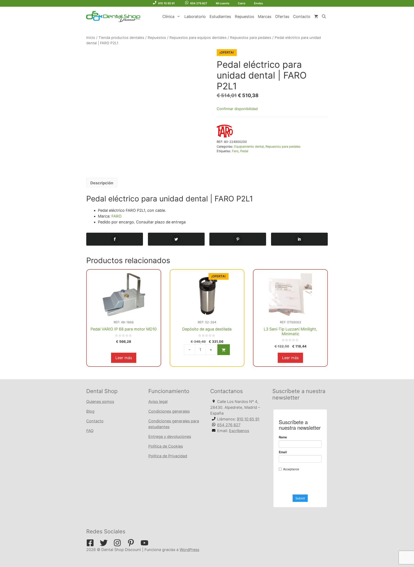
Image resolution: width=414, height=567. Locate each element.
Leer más (123, 357)
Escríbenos (239, 430)
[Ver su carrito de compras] (316, 16)
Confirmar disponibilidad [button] (237, 109)
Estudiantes (220, 16)
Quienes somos (100, 401)
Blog (90, 411)
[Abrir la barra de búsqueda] (324, 16)
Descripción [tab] (101, 183)
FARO (116, 216)
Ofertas (282, 16)
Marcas (264, 16)
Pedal (244, 151)
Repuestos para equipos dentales (198, 37)
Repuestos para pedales (250, 37)
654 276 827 (198, 3)
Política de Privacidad (167, 456)
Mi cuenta (222, 3)
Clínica (168, 16)
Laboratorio (195, 16)
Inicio (90, 37)
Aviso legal (158, 401)
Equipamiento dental (249, 146)
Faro (235, 151)
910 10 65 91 (166, 3)
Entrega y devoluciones (169, 436)
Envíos (258, 3)
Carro (241, 3)
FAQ (90, 430)
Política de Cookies (165, 446)
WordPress (189, 549)
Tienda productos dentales (121, 37)
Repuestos (244, 16)
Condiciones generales (169, 411)
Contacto (301, 16)
